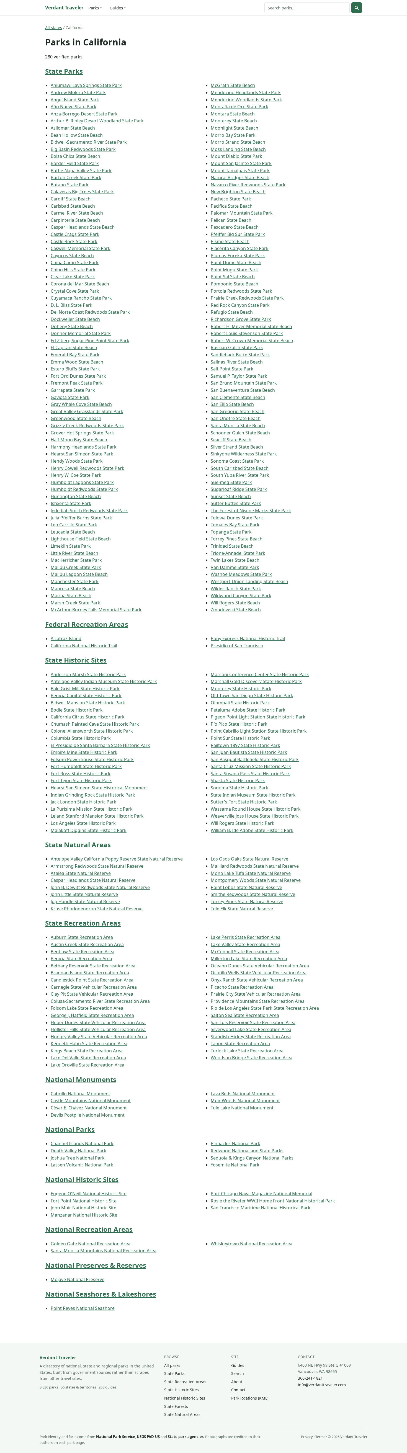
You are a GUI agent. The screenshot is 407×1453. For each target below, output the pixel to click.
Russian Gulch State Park (237, 347)
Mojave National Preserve (77, 1279)
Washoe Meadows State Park (241, 574)
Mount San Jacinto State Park (241, 163)
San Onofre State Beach (236, 418)
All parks (172, 1365)
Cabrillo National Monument (80, 1094)
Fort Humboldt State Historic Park (86, 766)
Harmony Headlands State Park (84, 447)
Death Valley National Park (78, 1151)
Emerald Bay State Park (75, 355)
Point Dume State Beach (236, 262)
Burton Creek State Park (76, 177)
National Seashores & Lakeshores (100, 1294)
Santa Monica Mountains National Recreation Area (103, 1251)
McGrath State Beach (233, 85)
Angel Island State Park (75, 100)
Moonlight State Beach (234, 128)
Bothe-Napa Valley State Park (81, 171)
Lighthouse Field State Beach (81, 539)
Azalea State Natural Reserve (81, 873)
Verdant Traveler (64, 7)
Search (237, 1373)
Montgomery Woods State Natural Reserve (256, 880)
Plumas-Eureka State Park (238, 256)
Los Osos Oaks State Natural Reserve (249, 859)
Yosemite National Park (235, 1165)
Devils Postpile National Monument (88, 1115)
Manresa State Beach (73, 589)
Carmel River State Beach (77, 213)
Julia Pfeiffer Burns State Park (81, 518)
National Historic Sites (82, 1179)
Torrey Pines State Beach (236, 539)
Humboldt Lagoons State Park (82, 482)
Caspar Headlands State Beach (83, 227)
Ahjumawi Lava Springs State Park (86, 85)
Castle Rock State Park (74, 241)
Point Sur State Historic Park (240, 738)
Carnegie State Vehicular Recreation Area (94, 987)
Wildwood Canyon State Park (241, 595)
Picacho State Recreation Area (242, 987)
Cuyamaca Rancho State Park (81, 298)
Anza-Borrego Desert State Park (84, 114)
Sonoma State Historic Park (239, 788)
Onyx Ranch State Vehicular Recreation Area (257, 980)
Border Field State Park (75, 163)
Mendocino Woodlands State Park (246, 100)
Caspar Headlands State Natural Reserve (93, 880)
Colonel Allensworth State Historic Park (92, 731)
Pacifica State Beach (232, 206)
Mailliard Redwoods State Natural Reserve (255, 866)
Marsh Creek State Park (75, 603)
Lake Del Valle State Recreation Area (88, 1058)
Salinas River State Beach (237, 362)
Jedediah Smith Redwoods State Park (89, 510)
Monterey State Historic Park (241, 689)
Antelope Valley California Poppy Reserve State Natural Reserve (117, 859)
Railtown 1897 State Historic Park (245, 745)
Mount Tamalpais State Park (240, 171)
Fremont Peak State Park (77, 383)
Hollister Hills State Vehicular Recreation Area (98, 1029)
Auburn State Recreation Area (82, 937)
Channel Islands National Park (82, 1143)
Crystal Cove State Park (75, 291)
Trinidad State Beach (232, 546)
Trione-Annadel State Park (238, 553)
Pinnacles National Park (235, 1143)
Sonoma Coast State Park (237, 461)
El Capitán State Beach (74, 347)
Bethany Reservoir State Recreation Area (93, 966)
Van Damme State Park (235, 567)
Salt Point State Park (232, 369)
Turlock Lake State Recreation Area (247, 1051)
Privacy (307, 1436)
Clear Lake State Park (73, 277)
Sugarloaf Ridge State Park (239, 489)
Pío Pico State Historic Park (239, 724)
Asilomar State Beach (73, 128)
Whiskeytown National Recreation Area (251, 1244)
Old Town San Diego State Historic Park (252, 695)
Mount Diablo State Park (236, 156)
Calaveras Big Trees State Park (82, 192)
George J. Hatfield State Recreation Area (92, 1015)
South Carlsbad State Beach (240, 468)
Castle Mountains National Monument (91, 1101)
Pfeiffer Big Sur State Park (238, 234)
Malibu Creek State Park (76, 567)
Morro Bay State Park (233, 135)
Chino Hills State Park (73, 270)
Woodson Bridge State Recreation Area (251, 1058)
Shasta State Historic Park (238, 780)
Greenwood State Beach (76, 418)
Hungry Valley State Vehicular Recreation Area (99, 1037)
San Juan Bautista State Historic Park (249, 752)
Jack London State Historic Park (83, 802)
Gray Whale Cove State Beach (81, 404)
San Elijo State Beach (232, 404)
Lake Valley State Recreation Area (245, 944)
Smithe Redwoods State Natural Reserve (253, 894)
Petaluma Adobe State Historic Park (248, 710)
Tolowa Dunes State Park (237, 518)
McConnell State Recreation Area (245, 952)
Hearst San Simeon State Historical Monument (99, 788)
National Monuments (80, 1079)
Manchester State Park (75, 581)
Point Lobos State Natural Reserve (246, 887)
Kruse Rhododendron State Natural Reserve (97, 909)
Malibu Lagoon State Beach (79, 574)
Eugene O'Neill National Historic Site (89, 1194)
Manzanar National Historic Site (84, 1215)
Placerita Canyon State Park (240, 248)
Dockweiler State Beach (75, 319)
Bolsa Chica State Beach (75, 156)
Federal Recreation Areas (86, 624)
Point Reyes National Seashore (83, 1308)
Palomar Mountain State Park (242, 213)
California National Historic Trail (84, 646)
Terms (320, 1436)
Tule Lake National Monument (242, 1108)
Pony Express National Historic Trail (248, 638)
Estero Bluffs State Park (75, 369)
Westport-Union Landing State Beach (249, 581)
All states (53, 27)
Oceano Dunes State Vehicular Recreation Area (260, 966)
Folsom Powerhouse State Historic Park (92, 759)
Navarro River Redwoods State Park (248, 185)
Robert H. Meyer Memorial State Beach (251, 326)
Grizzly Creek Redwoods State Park (87, 425)
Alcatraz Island (66, 638)
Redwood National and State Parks (247, 1151)
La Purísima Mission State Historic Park (92, 809)
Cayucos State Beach (72, 256)
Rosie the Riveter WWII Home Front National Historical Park (273, 1201)
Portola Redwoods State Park (241, 291)
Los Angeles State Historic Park (83, 823)
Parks (93, 8)
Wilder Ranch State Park (236, 589)
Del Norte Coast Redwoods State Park (90, 312)
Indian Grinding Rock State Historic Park (93, 795)
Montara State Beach (233, 114)
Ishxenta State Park (71, 503)
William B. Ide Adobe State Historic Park (252, 830)
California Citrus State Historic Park (88, 717)
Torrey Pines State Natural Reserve (247, 901)
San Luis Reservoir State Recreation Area (253, 1022)
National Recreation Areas (89, 1229)
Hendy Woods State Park (77, 461)
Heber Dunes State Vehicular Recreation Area (98, 1022)
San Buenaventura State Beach (243, 390)
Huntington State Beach (76, 496)
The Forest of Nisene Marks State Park (251, 510)
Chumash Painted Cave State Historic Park (95, 724)
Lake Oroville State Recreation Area (87, 1065)
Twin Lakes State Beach (235, 560)
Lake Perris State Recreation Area (245, 937)
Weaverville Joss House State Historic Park (255, 816)
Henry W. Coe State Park (76, 475)
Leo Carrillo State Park (74, 525)
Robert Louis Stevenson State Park (247, 333)
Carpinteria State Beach (75, 220)
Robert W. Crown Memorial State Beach (252, 341)
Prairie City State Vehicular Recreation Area (256, 994)
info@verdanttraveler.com (322, 1384)
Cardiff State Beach (71, 199)
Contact (238, 1389)
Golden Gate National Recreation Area (90, 1244)
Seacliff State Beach (231, 440)
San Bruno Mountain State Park (244, 383)
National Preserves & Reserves (95, 1265)
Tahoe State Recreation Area (240, 1043)
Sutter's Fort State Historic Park (244, 802)
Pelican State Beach (231, 220)
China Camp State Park (75, 262)
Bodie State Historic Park (77, 710)
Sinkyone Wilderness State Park (244, 454)
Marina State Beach (71, 595)
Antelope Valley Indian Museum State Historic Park (104, 681)
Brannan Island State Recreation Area (90, 973)
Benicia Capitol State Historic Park (86, 695)
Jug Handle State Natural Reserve (85, 901)
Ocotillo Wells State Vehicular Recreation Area (258, 973)
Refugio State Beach (232, 312)
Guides (116, 8)
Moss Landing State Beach (238, 149)
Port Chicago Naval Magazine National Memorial (261, 1194)
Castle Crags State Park (75, 234)
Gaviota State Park (70, 397)
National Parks (70, 1129)
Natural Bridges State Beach (240, 177)
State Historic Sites (76, 659)
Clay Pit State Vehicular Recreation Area (92, 994)
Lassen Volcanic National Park (82, 1165)
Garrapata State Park (73, 390)
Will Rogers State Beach (235, 603)
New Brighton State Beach (238, 192)
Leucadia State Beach (73, 532)
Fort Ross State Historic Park (80, 774)
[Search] (356, 7)
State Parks (64, 71)
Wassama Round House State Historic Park (256, 809)
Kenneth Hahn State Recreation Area (89, 1043)
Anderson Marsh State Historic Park (88, 674)
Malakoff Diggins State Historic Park (89, 830)
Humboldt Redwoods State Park (84, 489)
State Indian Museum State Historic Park (253, 795)
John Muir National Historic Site (83, 1208)
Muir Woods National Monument (245, 1101)
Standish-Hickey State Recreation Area (251, 1037)
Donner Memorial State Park (81, 333)
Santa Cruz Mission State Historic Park (251, 766)
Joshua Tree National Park (78, 1158)
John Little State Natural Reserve (84, 894)
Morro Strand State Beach (238, 142)
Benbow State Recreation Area (82, 952)
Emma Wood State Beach (77, 362)
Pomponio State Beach (234, 284)
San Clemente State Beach (238, 397)
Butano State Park (70, 185)
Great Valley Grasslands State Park (87, 411)
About (236, 1381)
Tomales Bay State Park (235, 525)
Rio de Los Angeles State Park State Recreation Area (265, 1008)
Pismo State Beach (230, 241)
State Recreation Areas (83, 923)
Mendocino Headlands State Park (246, 92)
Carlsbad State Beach (73, 206)
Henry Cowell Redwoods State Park (87, 468)
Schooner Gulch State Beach (240, 433)
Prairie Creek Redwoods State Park (247, 298)
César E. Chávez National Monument (89, 1108)
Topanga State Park (231, 532)
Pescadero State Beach (235, 227)
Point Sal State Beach (233, 277)
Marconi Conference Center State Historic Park (260, 674)
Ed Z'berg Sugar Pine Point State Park (90, 341)
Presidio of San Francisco (237, 646)
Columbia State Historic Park (81, 738)
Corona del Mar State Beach (80, 284)
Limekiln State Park (71, 546)
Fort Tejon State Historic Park (81, 780)
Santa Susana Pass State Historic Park (250, 774)
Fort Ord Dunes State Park (78, 376)
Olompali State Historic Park (240, 703)
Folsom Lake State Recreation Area (87, 1008)
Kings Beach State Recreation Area (87, 1051)
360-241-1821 (310, 1378)
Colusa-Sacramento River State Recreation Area (100, 1001)
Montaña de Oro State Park (239, 107)
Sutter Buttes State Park (236, 503)
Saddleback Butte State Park (240, 355)
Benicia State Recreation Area (81, 958)
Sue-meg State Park (231, 482)
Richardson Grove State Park (241, 319)
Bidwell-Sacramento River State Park (89, 142)
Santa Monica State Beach (238, 425)
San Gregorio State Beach (237, 411)
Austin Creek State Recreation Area (87, 944)
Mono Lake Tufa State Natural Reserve (251, 873)
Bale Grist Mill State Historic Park (85, 689)
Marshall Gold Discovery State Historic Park (256, 681)
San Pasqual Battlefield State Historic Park (255, 759)
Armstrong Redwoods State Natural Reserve (97, 866)
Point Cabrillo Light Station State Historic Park (259, 731)
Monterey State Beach (234, 121)
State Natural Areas (78, 844)
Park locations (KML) (249, 1398)
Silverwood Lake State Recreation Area (251, 1029)
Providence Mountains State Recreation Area (258, 1001)
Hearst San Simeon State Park (82, 454)
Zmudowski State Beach (236, 610)
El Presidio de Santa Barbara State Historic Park (100, 745)
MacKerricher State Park (76, 560)
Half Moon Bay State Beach (79, 440)
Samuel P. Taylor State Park (239, 376)
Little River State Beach (74, 553)
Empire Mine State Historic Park (84, 752)
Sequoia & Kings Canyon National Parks (252, 1158)
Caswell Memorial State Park (80, 248)
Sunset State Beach (231, 496)
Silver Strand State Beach (237, 447)
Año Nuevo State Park (73, 107)
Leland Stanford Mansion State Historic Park (97, 816)
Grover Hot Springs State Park (82, 433)
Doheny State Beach (72, 326)
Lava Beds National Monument (243, 1094)
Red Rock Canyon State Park (240, 305)
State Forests (176, 1406)
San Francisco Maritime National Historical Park (260, 1208)
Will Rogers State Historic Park (242, 823)
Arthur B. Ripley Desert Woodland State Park (97, 121)
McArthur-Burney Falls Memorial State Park (96, 610)
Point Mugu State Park (234, 270)
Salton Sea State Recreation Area (245, 1015)
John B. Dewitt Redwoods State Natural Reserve (100, 887)
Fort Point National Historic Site (84, 1201)
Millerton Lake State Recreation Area (249, 958)
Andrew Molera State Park (78, 92)
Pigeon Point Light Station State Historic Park (258, 717)
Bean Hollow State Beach (77, 135)
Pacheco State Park (231, 199)
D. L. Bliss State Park (71, 305)
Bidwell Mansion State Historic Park (88, 703)
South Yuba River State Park (240, 475)
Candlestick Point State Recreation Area (92, 980)
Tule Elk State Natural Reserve (242, 909)
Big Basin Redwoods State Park (83, 149)
